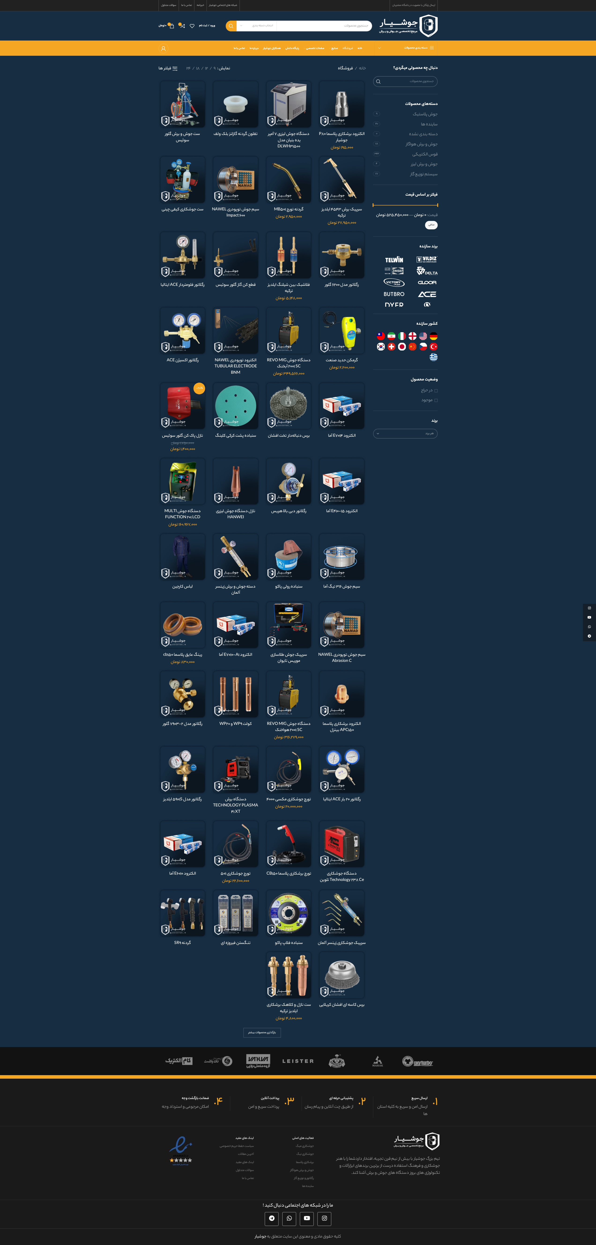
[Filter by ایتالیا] (402, 336)
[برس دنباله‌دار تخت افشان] (289, 406)
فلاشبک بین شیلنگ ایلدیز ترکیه (289, 288)
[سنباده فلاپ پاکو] (289, 913)
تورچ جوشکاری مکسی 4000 (289, 799)
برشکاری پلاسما (305, 1162)
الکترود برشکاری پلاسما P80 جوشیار (342, 137)
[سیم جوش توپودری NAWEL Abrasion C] (342, 625)
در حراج (427, 391)
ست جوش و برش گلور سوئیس (182, 137)
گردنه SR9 (182, 943)
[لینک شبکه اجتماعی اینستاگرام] (324, 1219)
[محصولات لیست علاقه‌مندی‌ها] (192, 26)
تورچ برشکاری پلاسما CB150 (289, 874)
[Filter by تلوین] (389, 259)
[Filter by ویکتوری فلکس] (389, 282)
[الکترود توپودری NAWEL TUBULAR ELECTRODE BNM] (235, 330)
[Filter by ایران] (391, 336)
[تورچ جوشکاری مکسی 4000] (289, 769)
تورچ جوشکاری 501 (236, 874)
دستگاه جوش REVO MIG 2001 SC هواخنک (289, 727)
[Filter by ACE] (422, 294)
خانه (362, 68)
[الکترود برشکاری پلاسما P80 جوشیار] (342, 104)
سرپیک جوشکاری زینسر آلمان (342, 943)
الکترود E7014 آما (342, 436)
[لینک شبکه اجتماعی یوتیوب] (307, 1219)
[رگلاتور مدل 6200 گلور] (342, 255)
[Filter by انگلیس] (412, 336)
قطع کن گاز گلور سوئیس (236, 285)
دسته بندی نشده (423, 134)
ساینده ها (429, 124)
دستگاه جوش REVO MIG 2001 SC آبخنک (289, 363)
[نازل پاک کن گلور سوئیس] (183, 406)
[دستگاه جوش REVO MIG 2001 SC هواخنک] (289, 694)
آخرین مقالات (246, 1154)
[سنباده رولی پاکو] (289, 557)
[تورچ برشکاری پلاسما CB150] (289, 844)
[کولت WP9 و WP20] (235, 694)
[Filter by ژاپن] (402, 347)
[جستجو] (231, 26)
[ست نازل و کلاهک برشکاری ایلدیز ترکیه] (289, 975)
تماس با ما (248, 1178)
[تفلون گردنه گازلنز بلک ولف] (235, 104)
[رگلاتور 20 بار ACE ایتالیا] (342, 769)
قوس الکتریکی (425, 154)
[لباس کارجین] (183, 557)
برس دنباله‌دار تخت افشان (289, 436)
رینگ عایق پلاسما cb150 (182, 655)
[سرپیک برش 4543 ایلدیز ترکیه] (342, 180)
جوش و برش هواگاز (422, 144)
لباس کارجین (182, 587)
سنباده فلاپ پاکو (289, 943)
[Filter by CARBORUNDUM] (422, 306)
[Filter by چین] (412, 347)
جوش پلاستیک (425, 114)
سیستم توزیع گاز (424, 174)
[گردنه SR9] (183, 913)
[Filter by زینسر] (389, 271)
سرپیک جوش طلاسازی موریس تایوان (288, 658)
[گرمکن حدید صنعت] (342, 330)
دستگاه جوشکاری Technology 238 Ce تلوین (342, 877)
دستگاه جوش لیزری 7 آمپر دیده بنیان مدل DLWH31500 (288, 140)
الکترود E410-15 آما (342, 511)
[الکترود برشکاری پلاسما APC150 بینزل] (342, 694)
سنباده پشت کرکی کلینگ (235, 436)
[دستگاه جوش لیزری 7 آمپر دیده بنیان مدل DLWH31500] (289, 104)
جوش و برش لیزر (424, 164)
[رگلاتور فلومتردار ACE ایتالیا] (183, 255)
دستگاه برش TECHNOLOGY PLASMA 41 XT (235, 805)
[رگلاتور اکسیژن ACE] (183, 330)
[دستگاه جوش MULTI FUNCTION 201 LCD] (183, 481)
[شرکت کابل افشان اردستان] (338, 1061)
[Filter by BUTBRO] (389, 294)
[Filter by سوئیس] (391, 347)
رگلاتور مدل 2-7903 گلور (182, 724)
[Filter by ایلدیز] (422, 259)
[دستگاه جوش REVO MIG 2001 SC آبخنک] (289, 330)
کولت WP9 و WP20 (235, 724)
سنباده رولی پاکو (289, 587)
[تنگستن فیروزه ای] (235, 913)
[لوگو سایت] (408, 25)
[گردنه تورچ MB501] (289, 180)
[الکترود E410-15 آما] (342, 481)
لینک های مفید (244, 1138)
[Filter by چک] (423, 347)
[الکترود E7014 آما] (342, 406)
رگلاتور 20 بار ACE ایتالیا (342, 799)
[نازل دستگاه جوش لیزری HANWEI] (235, 481)
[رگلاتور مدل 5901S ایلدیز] (183, 769)
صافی (431, 225)
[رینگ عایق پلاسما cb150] (183, 625)
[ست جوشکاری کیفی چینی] (183, 180)
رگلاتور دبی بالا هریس (288, 511)
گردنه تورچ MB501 (289, 209)
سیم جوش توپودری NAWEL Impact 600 (235, 212)
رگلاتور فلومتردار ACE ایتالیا (182, 285)
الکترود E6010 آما (182, 874)
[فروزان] (378, 1061)
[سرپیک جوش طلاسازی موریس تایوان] (289, 625)
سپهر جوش (258, 1061)
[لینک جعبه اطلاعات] (405, 1107)
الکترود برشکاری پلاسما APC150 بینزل (342, 727)
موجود (427, 400)
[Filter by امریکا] (423, 336)
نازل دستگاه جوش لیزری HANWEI (235, 514)
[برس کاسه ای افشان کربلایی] (342, 975)
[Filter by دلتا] (422, 271)
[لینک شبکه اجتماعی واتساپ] (289, 1219)
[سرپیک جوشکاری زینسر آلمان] (342, 913)
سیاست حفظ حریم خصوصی (237, 1146)
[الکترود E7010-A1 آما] (235, 625)
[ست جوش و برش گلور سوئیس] (183, 104)
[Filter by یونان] (433, 357)
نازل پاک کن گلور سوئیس (182, 436)
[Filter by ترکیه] (433, 347)
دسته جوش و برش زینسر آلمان (235, 590)
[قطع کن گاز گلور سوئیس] (235, 255)
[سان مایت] (178, 1061)
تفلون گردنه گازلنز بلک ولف (236, 134)
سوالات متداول (245, 1170)
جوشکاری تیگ (305, 1154)
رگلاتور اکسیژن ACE (183, 360)
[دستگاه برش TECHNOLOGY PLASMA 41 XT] (235, 769)
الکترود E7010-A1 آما (235, 655)
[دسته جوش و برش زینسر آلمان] (235, 557)
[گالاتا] (417, 1061)
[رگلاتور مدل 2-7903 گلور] (183, 694)
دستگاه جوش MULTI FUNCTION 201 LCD (182, 514)
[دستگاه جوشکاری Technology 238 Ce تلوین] (342, 844)
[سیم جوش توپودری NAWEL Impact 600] (235, 180)
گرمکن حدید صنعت (342, 360)
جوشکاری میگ (305, 1146)
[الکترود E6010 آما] (183, 844)
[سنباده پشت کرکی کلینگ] (235, 406)
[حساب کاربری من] (163, 48)
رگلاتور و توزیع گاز (304, 1178)
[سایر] (218, 1061)
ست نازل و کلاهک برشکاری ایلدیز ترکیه (289, 1008)
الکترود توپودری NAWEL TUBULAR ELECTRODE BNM (236, 366)
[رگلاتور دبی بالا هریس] (289, 481)
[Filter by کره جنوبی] (381, 347)
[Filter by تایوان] (381, 336)
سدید (298, 1061)
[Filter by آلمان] (433, 336)
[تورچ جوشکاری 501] (235, 844)
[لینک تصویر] (181, 1151)
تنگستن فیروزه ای (236, 943)
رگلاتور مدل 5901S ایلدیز (182, 799)
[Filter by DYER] (389, 306)
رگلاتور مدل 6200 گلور (342, 285)
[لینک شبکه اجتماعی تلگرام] (272, 1219)
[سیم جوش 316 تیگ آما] (342, 557)
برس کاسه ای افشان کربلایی (342, 1005)
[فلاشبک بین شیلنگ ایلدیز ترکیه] (289, 255)
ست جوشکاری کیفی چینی (183, 209)
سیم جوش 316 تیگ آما (341, 587)
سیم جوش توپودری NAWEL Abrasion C (342, 658)
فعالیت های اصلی (303, 1138)
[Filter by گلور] (422, 282)
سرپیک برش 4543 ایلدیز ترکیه (342, 212)
